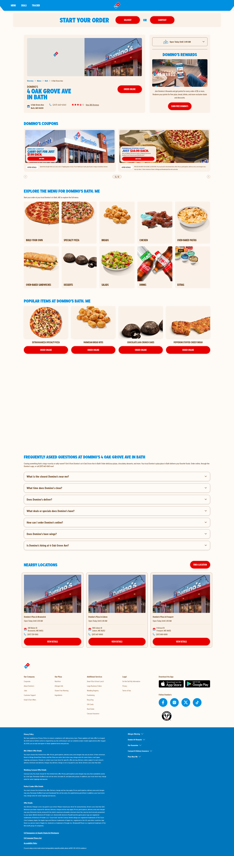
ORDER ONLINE (46, 349)
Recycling (90, 700)
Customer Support (30, 695)
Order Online (130, 89)
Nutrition (58, 681)
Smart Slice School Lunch (95, 681)
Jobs (25, 690)
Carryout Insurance (93, 713)
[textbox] (117, 465)
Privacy (124, 686)
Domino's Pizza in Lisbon (97, 616)
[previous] (25, 176)
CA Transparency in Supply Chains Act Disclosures (41, 833)
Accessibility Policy (30, 843)
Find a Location (200, 564)
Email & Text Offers (30, 700)
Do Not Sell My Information (131, 681)
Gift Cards (90, 704)
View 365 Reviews (92, 104)
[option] (70, 150)
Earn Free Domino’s (179, 106)
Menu (13, 5)
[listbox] (117, 150)
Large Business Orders (94, 686)
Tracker (36, 5)
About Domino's (29, 686)
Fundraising (91, 695)
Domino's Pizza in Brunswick (35, 616)
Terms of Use (126, 690)
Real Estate (90, 709)
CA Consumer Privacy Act (33, 838)
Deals (24, 5)
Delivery (127, 19)
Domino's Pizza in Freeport (163, 616)
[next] (208, 176)
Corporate (27, 681)
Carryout (162, 19)
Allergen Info (59, 686)
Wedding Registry (93, 690)
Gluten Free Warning (61, 690)
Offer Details (31, 167)
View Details (52, 641)
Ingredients (58, 695)
